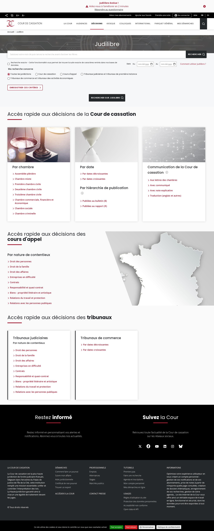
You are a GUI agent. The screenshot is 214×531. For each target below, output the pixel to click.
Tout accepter (116, 527)
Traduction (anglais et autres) (165, 195)
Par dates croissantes (93, 178)
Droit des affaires (19, 271)
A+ (17, 15)
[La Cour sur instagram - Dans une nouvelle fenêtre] (172, 446)
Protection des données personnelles (140, 501)
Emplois (92, 471)
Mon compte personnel (134, 483)
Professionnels (97, 467)
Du (134, 64)
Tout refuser (131, 527)
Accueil (10, 32)
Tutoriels (129, 467)
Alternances (94, 475)
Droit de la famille (19, 266)
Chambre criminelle (25, 213)
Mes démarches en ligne (134, 487)
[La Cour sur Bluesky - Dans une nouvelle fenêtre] (181, 446)
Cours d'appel (70, 74)
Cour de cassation (47, 74)
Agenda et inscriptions (133, 479)
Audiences (81, 23)
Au (157, 64)
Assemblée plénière (25, 173)
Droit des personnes (20, 261)
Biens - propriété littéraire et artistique (30, 292)
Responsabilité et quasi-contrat (26, 287)
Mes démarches (185, 23)
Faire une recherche (132, 475)
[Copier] (12, 15)
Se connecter (183, 15)
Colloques (125, 23)
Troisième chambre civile (28, 194)
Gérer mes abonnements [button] (120, 15)
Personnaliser (148, 527)
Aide (195, 15)
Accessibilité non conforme (135, 505)
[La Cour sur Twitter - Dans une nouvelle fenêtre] (140, 446)
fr (202, 15)
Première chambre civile (28, 184)
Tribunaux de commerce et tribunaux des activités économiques (41, 78)
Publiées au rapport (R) (94, 206)
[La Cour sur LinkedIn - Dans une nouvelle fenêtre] (164, 446)
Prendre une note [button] (162, 15)
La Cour (68, 23)
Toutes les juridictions (20, 74)
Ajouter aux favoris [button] (143, 15)
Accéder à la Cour (64, 493)
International (142, 23)
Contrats (14, 282)
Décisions (96, 23)
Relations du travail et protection (27, 297)
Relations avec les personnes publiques (31, 303)
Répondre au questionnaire (109, 9)
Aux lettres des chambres (163, 179)
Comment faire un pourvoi (66, 471)
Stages (92, 479)
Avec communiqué (160, 185)
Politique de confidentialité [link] (169, 527)
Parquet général (164, 23)
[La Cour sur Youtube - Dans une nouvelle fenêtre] (157, 446)
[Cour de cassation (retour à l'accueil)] (23, 23)
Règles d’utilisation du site (135, 497)
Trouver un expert (63, 487)
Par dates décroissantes (95, 173)
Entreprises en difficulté (22, 277)
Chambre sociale (23, 208)
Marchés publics (96, 483)
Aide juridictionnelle (64, 479)
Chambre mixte (23, 178)
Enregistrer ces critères (24, 87)
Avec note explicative (161, 190)
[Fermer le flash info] (204, 6)
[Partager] (6, 15)
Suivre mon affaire (63, 475)
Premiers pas (129, 471)
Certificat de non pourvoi (66, 483)
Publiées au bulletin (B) (94, 200)
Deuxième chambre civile (28, 189)
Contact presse (97, 493)
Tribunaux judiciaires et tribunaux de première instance (110, 74)
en (208, 15)
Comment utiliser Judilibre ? (193, 64)
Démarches (61, 467)
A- (23, 15)
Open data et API (131, 509)
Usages (127, 493)
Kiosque (111, 23)
